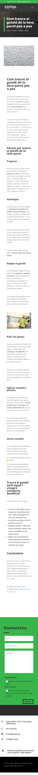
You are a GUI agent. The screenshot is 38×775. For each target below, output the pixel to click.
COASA (25, 763)
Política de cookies (15, 766)
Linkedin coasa (12, 739)
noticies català (23, 30)
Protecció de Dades (10, 687)
